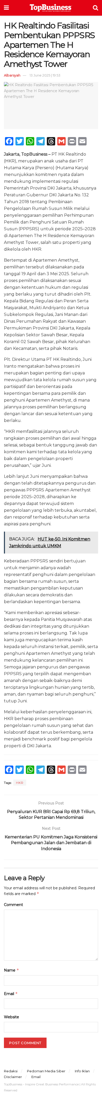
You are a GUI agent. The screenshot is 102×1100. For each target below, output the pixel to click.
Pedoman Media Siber (46, 1071)
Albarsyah (12, 75)
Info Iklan (82, 1071)
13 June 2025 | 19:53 (45, 75)
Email (11, 993)
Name (11, 970)
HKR (20, 783)
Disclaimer (13, 1077)
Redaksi (11, 1071)
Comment (13, 904)
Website (11, 1017)
